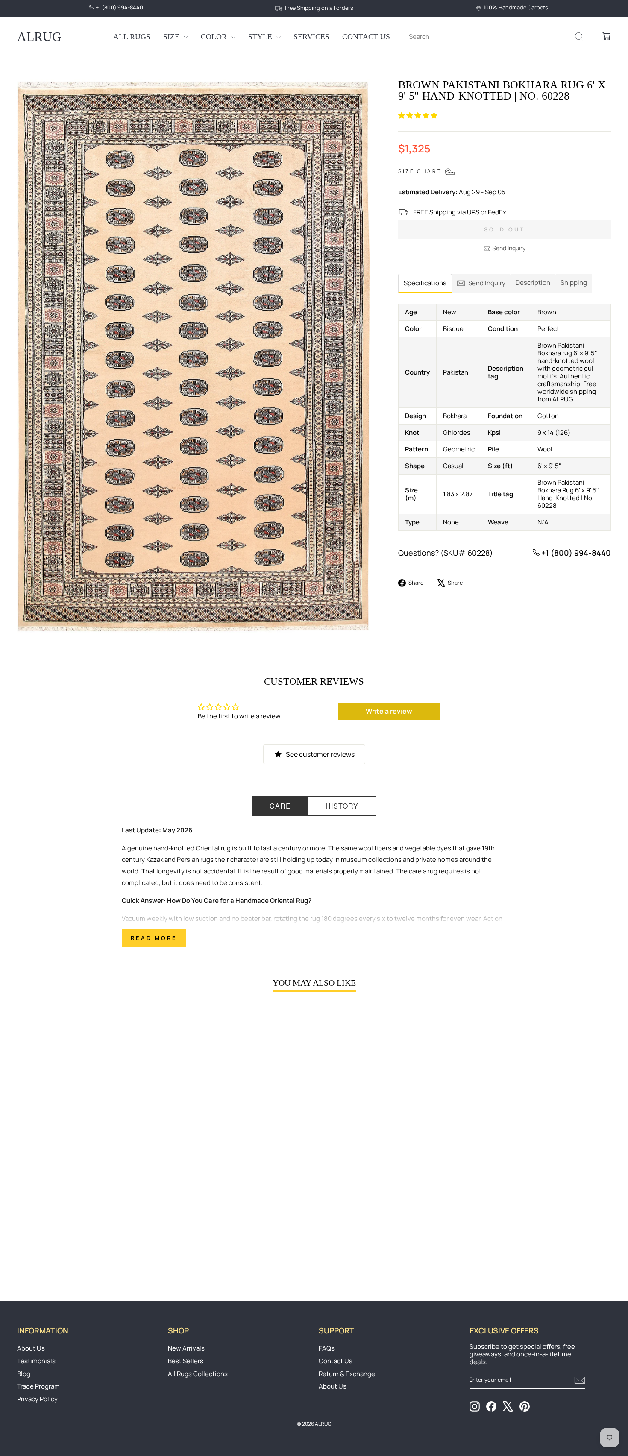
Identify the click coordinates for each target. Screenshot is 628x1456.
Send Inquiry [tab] (486, 282)
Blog (23, 1373)
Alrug (39, 36)
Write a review (389, 711)
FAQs (327, 1348)
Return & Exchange (347, 1373)
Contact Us (366, 36)
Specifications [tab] (425, 282)
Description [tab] (533, 282)
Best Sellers (185, 1360)
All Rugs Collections (198, 1373)
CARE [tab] (280, 806)
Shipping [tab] (574, 282)
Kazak (154, 859)
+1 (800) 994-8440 (575, 553)
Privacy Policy (37, 1398)
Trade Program (38, 1386)
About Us (31, 1348)
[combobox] (497, 36)
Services (311, 36)
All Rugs (131, 36)
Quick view (88, 1212)
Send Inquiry (508, 248)
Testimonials (36, 1360)
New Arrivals (186, 1348)
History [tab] (342, 806)
